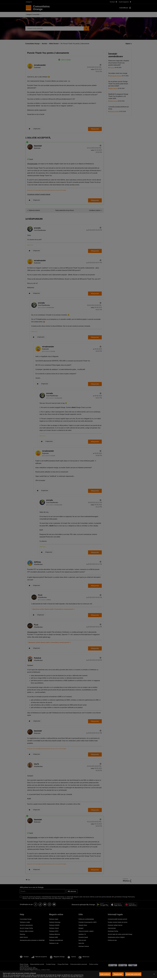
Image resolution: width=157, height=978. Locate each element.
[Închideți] (154, 974)
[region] (78, 974)
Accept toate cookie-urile (133, 974)
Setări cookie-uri (105, 974)
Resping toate (118, 974)
